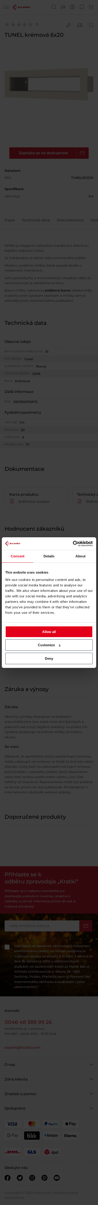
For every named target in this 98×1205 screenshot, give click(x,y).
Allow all (49, 632)
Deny (49, 658)
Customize (46, 645)
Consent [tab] (17, 556)
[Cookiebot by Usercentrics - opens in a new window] (73, 544)
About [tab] (80, 556)
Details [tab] (49, 556)
